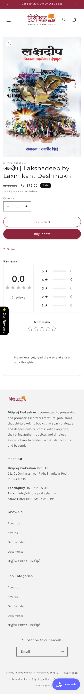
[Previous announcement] (7, 4)
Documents (15, 551)
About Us (14, 523)
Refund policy (19, 679)
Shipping (8, 191)
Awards (13, 533)
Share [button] (11, 249)
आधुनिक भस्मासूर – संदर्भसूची (24, 561)
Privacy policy (71, 672)
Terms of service (44, 685)
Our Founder (16, 542)
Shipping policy (40, 679)
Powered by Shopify (47, 672)
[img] (18, 288)
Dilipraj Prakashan (25, 672)
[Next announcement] (76, 4)
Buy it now (42, 234)
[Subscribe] (62, 652)
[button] (8, 19)
